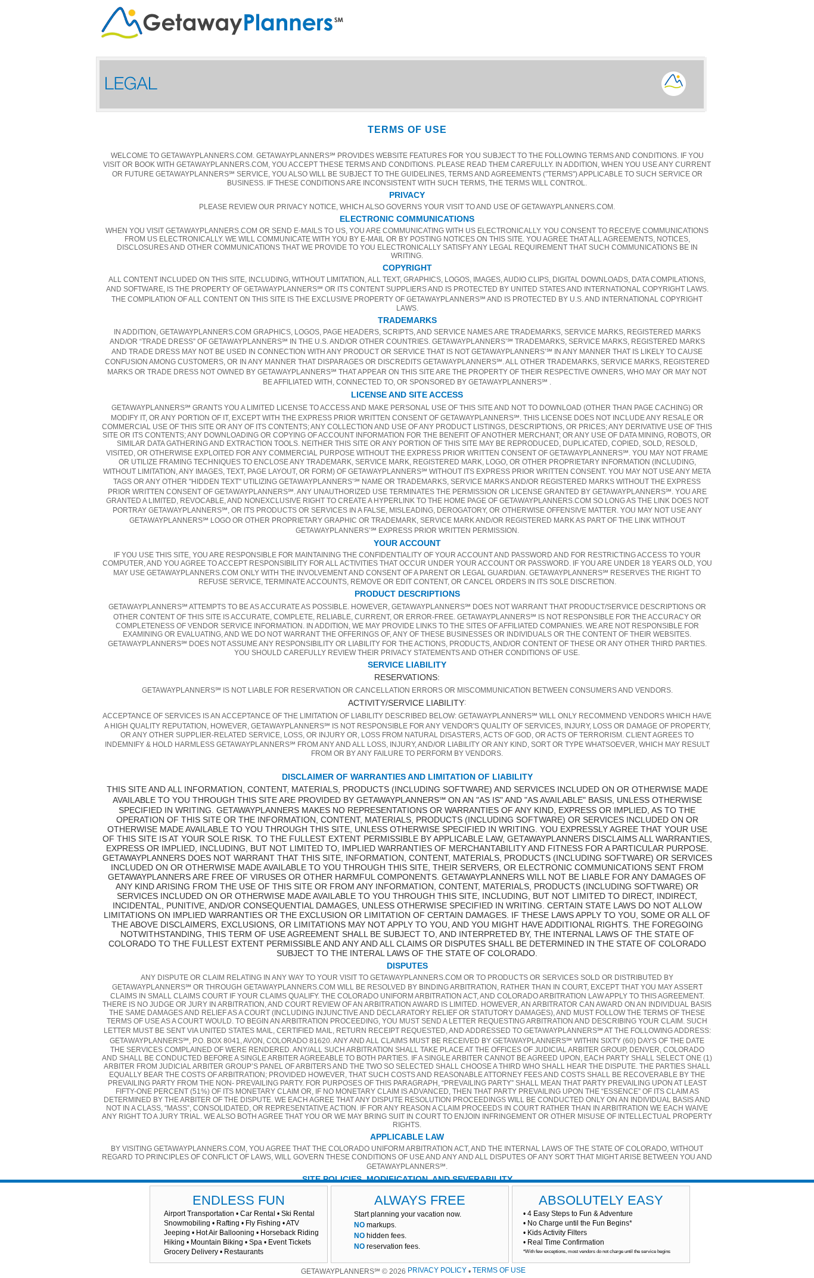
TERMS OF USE (499, 1270)
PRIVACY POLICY (437, 1270)
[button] (123, 1203)
